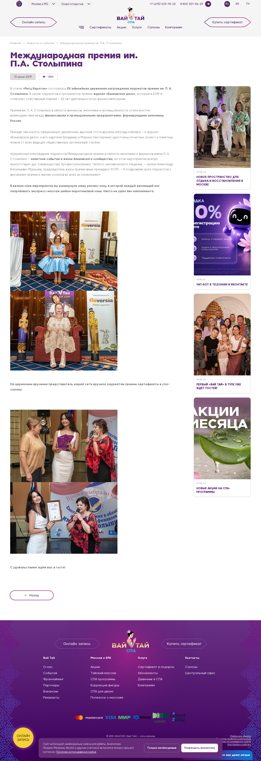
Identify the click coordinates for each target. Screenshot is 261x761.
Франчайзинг (53, 679)
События (50, 673)
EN (237, 3)
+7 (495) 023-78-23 (163, 4)
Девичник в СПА (150, 679)
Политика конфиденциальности (233, 739)
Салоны (153, 27)
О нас (47, 667)
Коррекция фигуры (105, 685)
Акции (121, 27)
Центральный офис (200, 673)
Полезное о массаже (107, 697)
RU (227, 3)
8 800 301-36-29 (191, 4)
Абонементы (148, 673)
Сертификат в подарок (156, 667)
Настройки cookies (239, 744)
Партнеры (51, 685)
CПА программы (103, 679)
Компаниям (173, 27)
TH (248, 3)
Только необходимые (162, 747)
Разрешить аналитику (199, 747)
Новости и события (40, 43)
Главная (15, 43)
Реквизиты (51, 697)
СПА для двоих (102, 691)
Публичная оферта (240, 736)
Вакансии (50, 691)
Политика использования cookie (233, 741)
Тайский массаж (103, 673)
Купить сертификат (227, 22)
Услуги (137, 27)
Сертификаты (100, 27)
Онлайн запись (33, 22)
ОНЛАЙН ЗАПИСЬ (23, 738)
